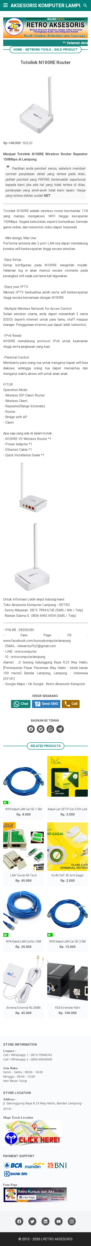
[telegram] (60, 729)
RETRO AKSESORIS (58, 1239)
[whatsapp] (50, 729)
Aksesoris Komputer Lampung (50, 5)
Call (74, 704)
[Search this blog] (85, 5)
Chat (24, 704)
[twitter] (40, 729)
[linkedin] (45, 1221)
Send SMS (49, 704)
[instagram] (72, 1221)
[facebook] (31, 729)
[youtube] (59, 1221)
